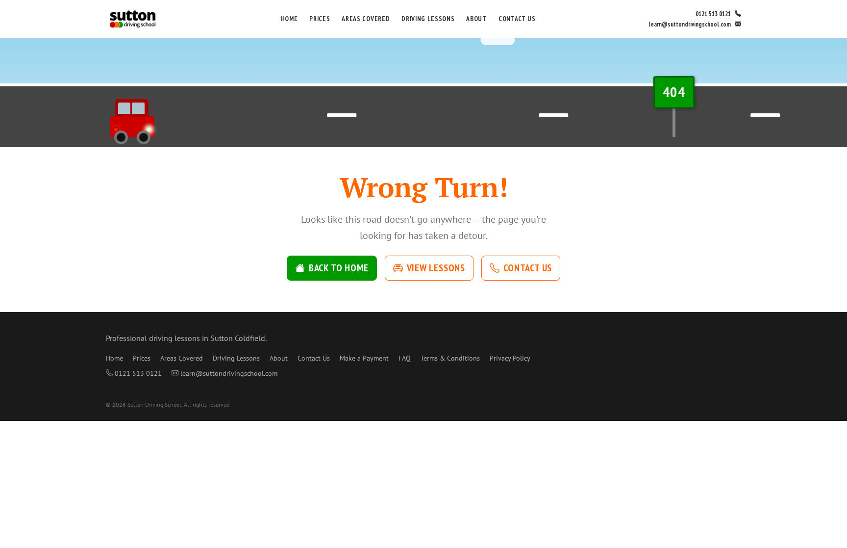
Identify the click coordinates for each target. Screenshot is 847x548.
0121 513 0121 (713, 14)
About (476, 18)
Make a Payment (364, 358)
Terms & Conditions (450, 358)
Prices (319, 18)
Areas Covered (366, 18)
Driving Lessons (427, 18)
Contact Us (517, 18)
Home (289, 18)
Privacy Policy (510, 358)
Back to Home (339, 267)
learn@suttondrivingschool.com (689, 24)
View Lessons (436, 267)
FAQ (405, 358)
